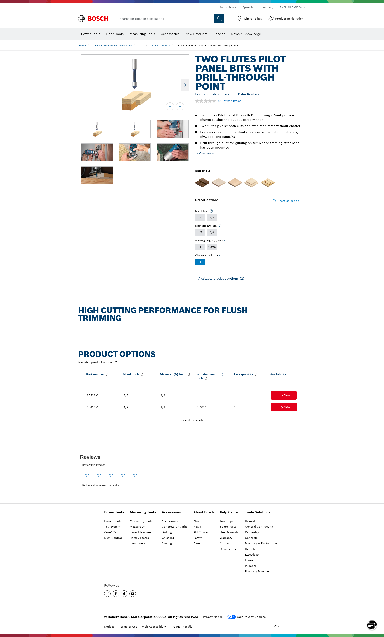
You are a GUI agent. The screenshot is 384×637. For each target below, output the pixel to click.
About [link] (197, 521)
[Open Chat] (372, 625)
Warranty (268, 7)
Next (185, 85)
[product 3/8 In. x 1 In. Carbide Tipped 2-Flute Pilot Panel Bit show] (82, 395)
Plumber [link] (250, 566)
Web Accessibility (154, 626)
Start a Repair (227, 7)
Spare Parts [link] (228, 526)
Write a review (232, 100)
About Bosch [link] (203, 512)
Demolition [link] (252, 549)
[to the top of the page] (378, 613)
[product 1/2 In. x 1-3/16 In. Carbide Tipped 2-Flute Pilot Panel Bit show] (82, 407)
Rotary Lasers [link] (139, 538)
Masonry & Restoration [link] (261, 543)
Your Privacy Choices (251, 617)
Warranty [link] (226, 538)
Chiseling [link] (168, 538)
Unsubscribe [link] (228, 549)
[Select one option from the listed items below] (211, 211)
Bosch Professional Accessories (113, 45)
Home (82, 45)
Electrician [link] (252, 554)
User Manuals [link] (229, 532)
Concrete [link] (251, 538)
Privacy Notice (213, 617)
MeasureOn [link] (137, 526)
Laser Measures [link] (140, 532)
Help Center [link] (229, 512)
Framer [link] (250, 560)
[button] (284, 395)
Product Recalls (181, 626)
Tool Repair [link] (228, 521)
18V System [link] (112, 526)
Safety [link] (197, 538)
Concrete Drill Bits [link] (174, 526)
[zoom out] (180, 106)
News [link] (197, 526)
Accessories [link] (171, 512)
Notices (109, 626)
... (142, 45)
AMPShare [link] (200, 532)
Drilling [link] (167, 532)
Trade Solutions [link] (257, 512)
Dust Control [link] (113, 538)
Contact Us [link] (227, 543)
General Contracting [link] (259, 526)
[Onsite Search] (219, 18)
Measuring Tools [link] (143, 512)
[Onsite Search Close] (210, 18)
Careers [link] (198, 543)
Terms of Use (128, 626)
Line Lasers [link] (137, 543)
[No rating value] (206, 101)
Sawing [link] (167, 543)
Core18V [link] (110, 532)
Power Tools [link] (114, 512)
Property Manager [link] (257, 571)
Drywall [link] (250, 521)
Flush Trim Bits (161, 45)
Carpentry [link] (252, 532)
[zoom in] (170, 106)
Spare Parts (250, 7)
